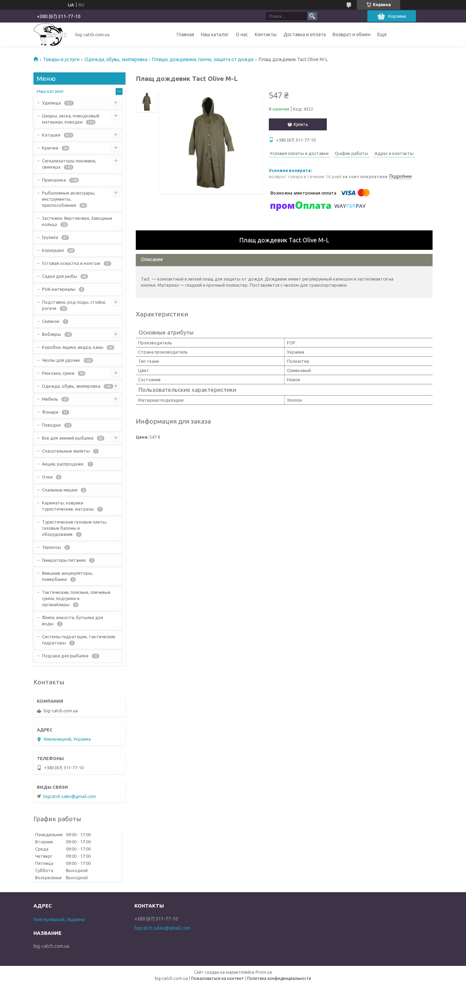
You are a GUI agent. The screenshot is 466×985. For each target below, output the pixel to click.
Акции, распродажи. (63, 463)
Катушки (51, 134)
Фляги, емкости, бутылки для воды (72, 620)
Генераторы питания (64, 560)
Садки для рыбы (59, 276)
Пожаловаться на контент (217, 978)
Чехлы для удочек (61, 360)
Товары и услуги (61, 59)
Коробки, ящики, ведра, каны (72, 347)
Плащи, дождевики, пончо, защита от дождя (202, 59)
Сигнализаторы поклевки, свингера (69, 163)
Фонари (50, 412)
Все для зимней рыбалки (67, 438)
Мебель (50, 399)
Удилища (51, 102)
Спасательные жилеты (66, 450)
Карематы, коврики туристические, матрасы (68, 505)
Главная (185, 34)
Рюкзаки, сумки (58, 373)
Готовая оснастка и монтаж (71, 263)
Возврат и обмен (351, 34)
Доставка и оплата (304, 34)
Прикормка (54, 179)
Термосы (51, 547)
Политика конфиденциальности (279, 978)
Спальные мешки (59, 489)
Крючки (50, 147)
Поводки (51, 425)
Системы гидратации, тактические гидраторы (78, 639)
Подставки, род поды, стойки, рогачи (74, 305)
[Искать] (312, 16)
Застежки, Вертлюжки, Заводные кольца (77, 221)
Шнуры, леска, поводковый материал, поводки (70, 118)
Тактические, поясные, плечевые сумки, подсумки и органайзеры (76, 598)
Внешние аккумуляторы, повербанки (67, 576)
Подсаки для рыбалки (65, 655)
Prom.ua (264, 972)
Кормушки (53, 250)
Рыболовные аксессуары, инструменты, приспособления (68, 199)
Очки (47, 476)
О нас (242, 34)
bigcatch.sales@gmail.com (69, 796)
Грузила (50, 237)
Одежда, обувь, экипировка (116, 59)
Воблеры (51, 334)
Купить (301, 124)
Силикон (50, 321)
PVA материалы (58, 289)
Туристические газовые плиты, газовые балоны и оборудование (74, 528)
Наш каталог (215, 34)
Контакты (266, 34)
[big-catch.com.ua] (50, 34)
